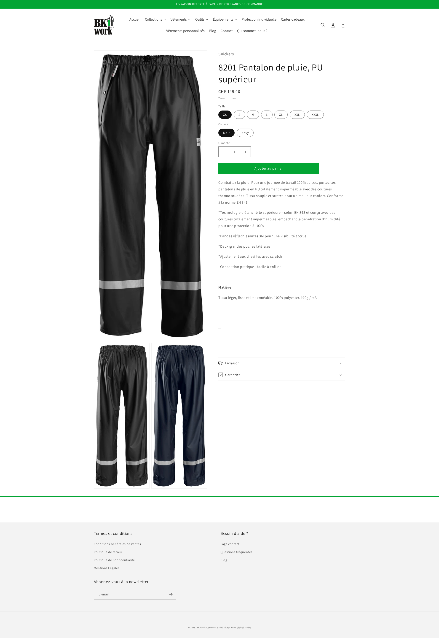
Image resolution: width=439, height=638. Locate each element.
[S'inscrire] (171, 594)
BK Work (201, 627)
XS (225, 115)
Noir (226, 133)
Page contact (229, 544)
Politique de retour (108, 552)
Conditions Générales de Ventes (117, 544)
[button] (323, 25)
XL (281, 115)
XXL (297, 115)
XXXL (315, 115)
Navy (245, 133)
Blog (223, 560)
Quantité (224, 143)
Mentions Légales (107, 568)
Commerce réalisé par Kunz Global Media (228, 627)
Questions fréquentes (236, 552)
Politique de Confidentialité (114, 560)
